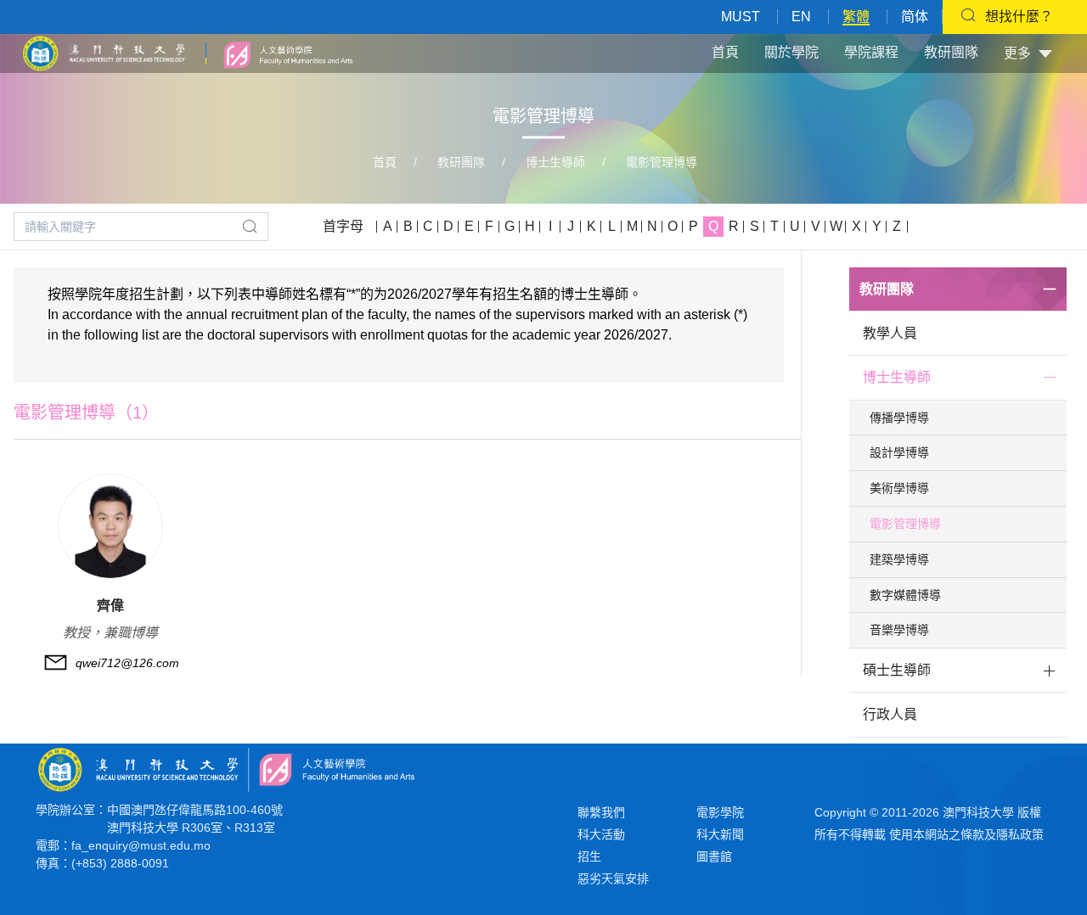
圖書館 (714, 856)
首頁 (725, 52)
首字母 (343, 226)
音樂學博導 (899, 630)
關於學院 (791, 52)
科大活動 (601, 834)
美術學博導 (899, 488)
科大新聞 (720, 834)
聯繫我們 (601, 812)
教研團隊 (951, 52)
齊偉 (110, 605)
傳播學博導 (899, 417)
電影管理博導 (661, 162)
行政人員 (890, 714)
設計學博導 (899, 452)
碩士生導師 (897, 670)
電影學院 (720, 812)
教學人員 (890, 333)
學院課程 (871, 52)
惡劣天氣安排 (613, 878)
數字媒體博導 (905, 595)
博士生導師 (555, 162)
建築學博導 (899, 559)
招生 (589, 856)
